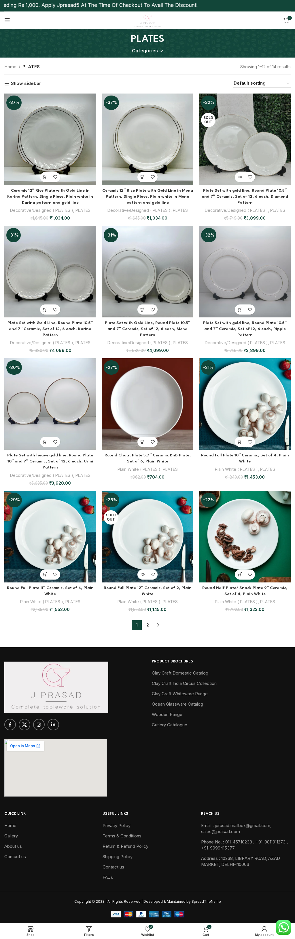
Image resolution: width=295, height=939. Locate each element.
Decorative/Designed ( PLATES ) (41, 210)
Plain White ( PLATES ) (139, 469)
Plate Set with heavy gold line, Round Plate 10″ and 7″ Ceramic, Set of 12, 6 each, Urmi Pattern (50, 461)
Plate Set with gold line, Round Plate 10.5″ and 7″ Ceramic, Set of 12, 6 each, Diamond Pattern (245, 196)
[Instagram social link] (39, 724)
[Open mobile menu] (7, 20)
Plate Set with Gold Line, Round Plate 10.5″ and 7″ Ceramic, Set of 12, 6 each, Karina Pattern (50, 329)
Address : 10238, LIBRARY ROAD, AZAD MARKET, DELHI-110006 (240, 861)
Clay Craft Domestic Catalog (180, 673)
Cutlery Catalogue (169, 724)
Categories (145, 50)
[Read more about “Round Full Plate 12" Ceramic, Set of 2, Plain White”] (142, 575)
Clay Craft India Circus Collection (184, 683)
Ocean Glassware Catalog (177, 704)
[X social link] (24, 724)
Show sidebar (26, 83)
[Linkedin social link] (53, 724)
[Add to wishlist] (55, 177)
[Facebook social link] (10, 724)
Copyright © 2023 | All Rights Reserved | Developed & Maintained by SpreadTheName (147, 901)
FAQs (108, 877)
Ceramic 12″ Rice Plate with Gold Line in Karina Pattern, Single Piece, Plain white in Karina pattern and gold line (50, 196)
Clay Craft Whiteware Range (180, 693)
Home (10, 66)
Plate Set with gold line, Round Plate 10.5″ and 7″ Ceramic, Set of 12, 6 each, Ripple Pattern (245, 329)
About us (13, 846)
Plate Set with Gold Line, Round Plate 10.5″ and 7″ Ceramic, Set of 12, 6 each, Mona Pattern (147, 329)
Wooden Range (167, 714)
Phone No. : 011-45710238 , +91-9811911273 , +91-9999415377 (244, 845)
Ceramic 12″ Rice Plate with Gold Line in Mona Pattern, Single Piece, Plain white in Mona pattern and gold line (147, 196)
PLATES (82, 210)
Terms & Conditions (122, 836)
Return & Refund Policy (125, 846)
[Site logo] (147, 19)
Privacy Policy (117, 825)
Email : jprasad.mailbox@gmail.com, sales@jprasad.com (236, 828)
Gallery (11, 836)
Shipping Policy (118, 856)
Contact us (15, 856)
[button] (45, 177)
